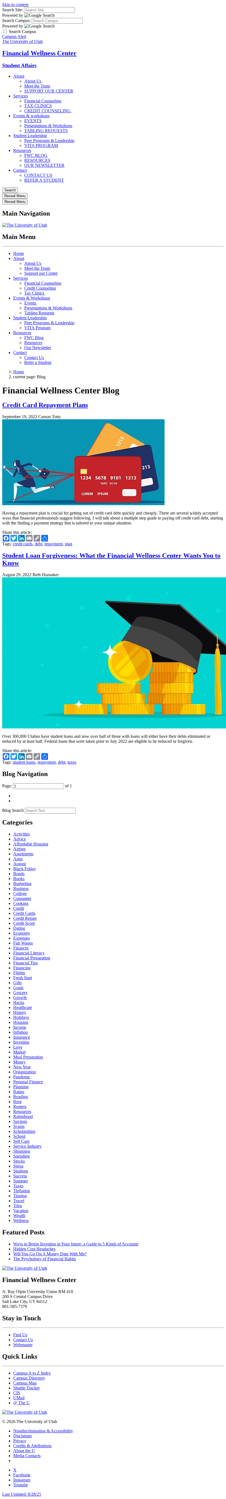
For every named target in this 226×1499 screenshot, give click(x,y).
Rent (17, 1101)
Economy (21, 933)
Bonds (19, 873)
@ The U (21, 1402)
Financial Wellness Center (39, 53)
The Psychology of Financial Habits (44, 1258)
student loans (24, 762)
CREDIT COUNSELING (48, 110)
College (20, 893)
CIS (16, 1393)
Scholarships (24, 1131)
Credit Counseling (40, 288)
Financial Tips (25, 963)
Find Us (20, 1334)
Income (19, 1027)
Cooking (20, 903)
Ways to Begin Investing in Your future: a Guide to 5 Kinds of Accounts (75, 1244)
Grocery (20, 992)
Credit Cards (24, 913)
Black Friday (24, 868)
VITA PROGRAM (41, 145)
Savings (20, 1121)
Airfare (19, 849)
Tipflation (21, 1190)
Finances (21, 948)
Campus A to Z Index (32, 1373)
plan (68, 544)
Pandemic (21, 1076)
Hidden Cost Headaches (34, 1249)
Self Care (21, 1141)
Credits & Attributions (32, 1445)
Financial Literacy (29, 953)
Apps (18, 858)
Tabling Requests (39, 313)
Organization (24, 1072)
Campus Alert (14, 36)
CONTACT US (38, 175)
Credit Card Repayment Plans (45, 405)
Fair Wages (23, 943)
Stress (18, 1166)
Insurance (21, 1037)
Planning (21, 1086)
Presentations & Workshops (48, 125)
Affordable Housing (30, 844)
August (19, 863)
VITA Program (37, 327)
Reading (20, 1096)
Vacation (20, 1210)
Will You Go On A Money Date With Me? (50, 1254)
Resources (22, 150)
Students (20, 1171)
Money (19, 1062)
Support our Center (41, 273)
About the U (24, 1450)
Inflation (20, 1032)
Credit (18, 908)
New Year (22, 1067)
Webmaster (23, 1344)
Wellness (21, 1220)
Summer (20, 1181)
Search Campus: (16, 20)
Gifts (17, 982)
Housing (20, 1022)
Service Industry (27, 1146)
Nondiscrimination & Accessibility (43, 1431)
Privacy (19, 1440)
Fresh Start (22, 977)
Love (17, 1047)
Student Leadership (30, 135)
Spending (21, 1156)
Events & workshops (31, 115)
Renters (19, 1106)
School (19, 1136)
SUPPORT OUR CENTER (48, 91)
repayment (53, 544)
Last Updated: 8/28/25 (21, 1494)
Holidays (21, 1017)
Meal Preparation (28, 1057)
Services (20, 96)
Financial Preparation (31, 958)
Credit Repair (25, 918)
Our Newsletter (37, 347)
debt (38, 544)
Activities (21, 834)
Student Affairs (19, 65)
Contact (20, 170)
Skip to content (15, 4)
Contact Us (34, 357)
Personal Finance (28, 1081)
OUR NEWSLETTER (44, 165)
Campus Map (25, 1383)
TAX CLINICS (38, 106)
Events (30, 303)
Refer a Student (37, 362)
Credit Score (24, 923)
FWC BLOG (35, 155)
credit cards (23, 544)
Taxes (18, 1186)
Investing (21, 1042)
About (18, 76)
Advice (19, 839)
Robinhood (23, 1116)
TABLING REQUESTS (46, 130)
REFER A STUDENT (44, 180)
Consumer (22, 898)
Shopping (21, 1151)
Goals (18, 987)
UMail (19, 1397)
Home (18, 253)
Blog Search (13, 810)
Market (19, 1052)
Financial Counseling (42, 101)
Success (20, 1176)
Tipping (20, 1195)
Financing (22, 967)
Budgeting (22, 883)
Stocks (19, 1161)
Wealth (19, 1215)
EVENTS (33, 120)
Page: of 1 (37, 785)
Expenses (21, 938)
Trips (17, 1205)
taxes (72, 762)
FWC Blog (34, 337)
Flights (19, 972)
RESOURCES (37, 160)
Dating (19, 928)
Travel (18, 1200)
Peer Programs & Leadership (49, 140)
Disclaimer (22, 1435)
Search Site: (12, 9)
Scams (19, 1126)
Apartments (23, 853)
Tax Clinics (34, 293)
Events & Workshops (31, 298)
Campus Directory (29, 1378)
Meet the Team (37, 86)
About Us (32, 81)
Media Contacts (27, 1455)
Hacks (18, 1002)
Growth (20, 997)
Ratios (18, 1091)
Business (21, 888)
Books (19, 878)
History (19, 1012)
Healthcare (22, 1007)
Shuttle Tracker (26, 1388)
